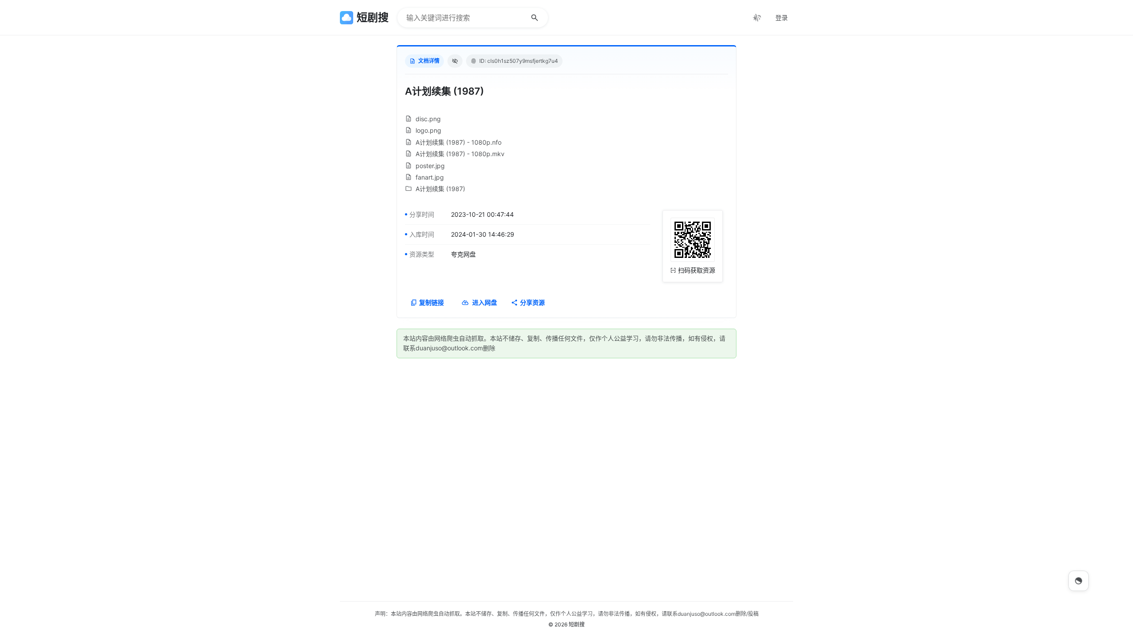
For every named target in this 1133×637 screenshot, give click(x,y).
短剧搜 (577, 624)
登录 (781, 17)
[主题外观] (757, 18)
